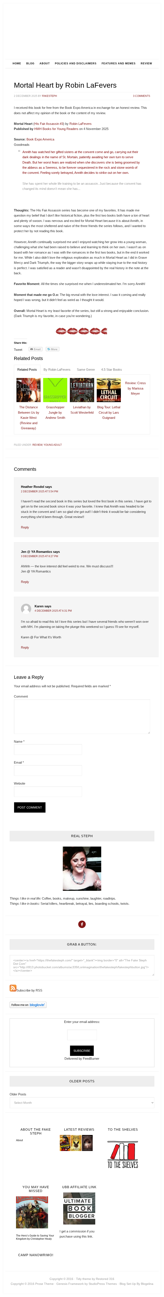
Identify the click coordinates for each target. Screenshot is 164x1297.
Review (37, 444)
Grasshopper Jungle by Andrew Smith (55, 412)
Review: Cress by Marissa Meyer (135, 388)
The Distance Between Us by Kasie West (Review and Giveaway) (28, 417)
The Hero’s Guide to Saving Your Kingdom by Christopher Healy (35, 1237)
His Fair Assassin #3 (48, 123)
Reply (25, 527)
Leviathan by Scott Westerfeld (82, 409)
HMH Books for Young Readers (56, 129)
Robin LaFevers (80, 123)
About (19, 1140)
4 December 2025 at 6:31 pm (53, 610)
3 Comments (141, 95)
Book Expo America (40, 139)
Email (19, 762)
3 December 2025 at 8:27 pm (39, 556)
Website (19, 783)
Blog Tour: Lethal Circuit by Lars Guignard (108, 412)
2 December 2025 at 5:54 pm (39, 491)
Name (19, 741)
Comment (21, 696)
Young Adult (53, 444)
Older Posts (18, 1094)
